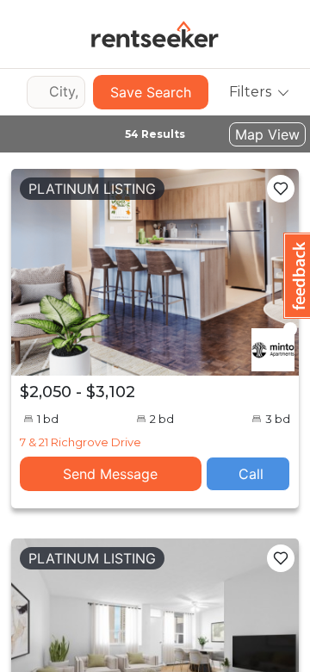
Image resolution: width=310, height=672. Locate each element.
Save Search (150, 92)
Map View (267, 134)
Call (251, 473)
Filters (250, 92)
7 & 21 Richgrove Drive (80, 442)
